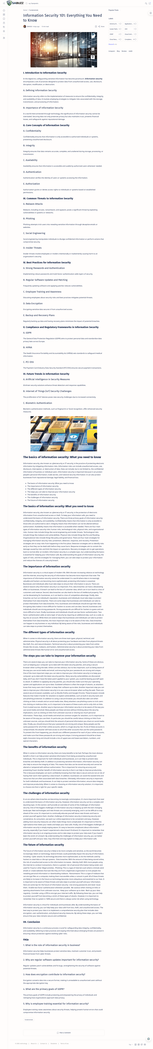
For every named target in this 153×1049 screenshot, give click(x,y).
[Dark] (146, 3)
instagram (112, 51)
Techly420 (25, 1045)
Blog (118, 51)
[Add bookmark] (96, 26)
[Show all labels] (113, 44)
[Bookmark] (150, 3)
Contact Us (43, 1043)
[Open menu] (4, 3)
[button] (135, 1044)
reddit (130, 51)
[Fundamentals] (29, 1019)
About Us (34, 1043)
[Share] (101, 26)
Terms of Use (64, 1043)
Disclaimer (54, 1043)
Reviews (124, 51)
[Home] (4, 10)
